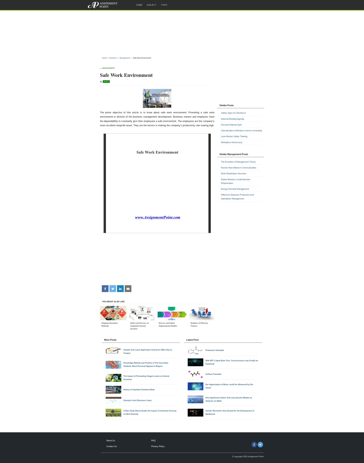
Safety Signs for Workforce (233, 113)
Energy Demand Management (235, 189)
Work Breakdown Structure (233, 173)
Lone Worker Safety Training (234, 136)
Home (139, 5)
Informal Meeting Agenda (232, 119)
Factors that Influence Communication (238, 167)
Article (106, 81)
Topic (164, 5)
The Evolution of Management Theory (238, 162)
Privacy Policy (158, 446)
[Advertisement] (182, 32)
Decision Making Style (231, 124)
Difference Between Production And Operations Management (237, 197)
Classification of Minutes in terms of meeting (241, 130)
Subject (152, 5)
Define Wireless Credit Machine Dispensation (235, 181)
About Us (110, 440)
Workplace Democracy (231, 142)
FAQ (153, 440)
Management (108, 68)
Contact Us (111, 446)
